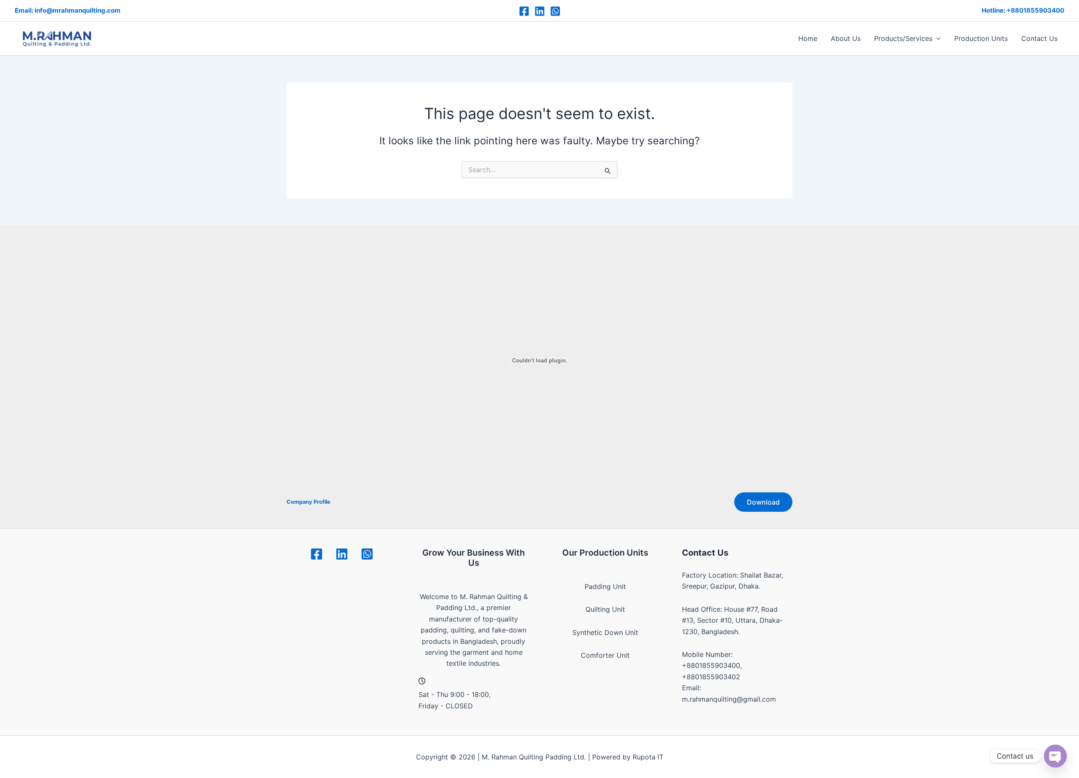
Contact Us (1039, 38)
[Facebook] (524, 11)
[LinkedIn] (539, 11)
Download (763, 502)
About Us (846, 38)
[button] (936, 38)
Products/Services (903, 38)
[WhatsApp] (555, 11)
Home (807, 38)
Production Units (981, 38)
